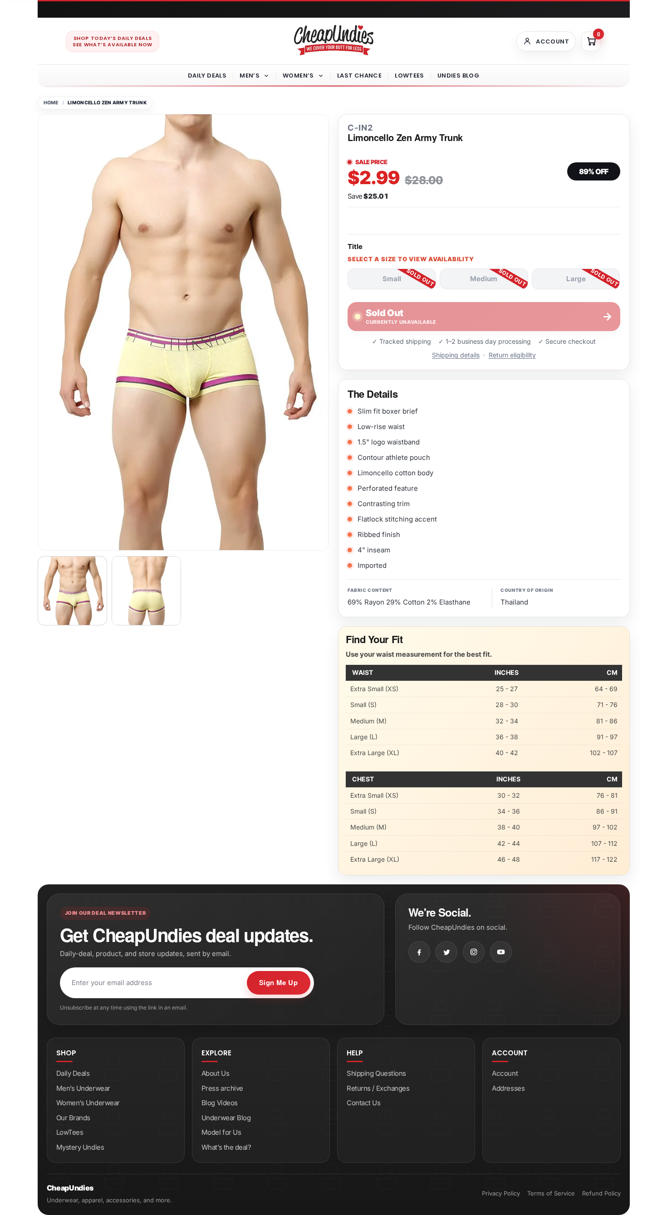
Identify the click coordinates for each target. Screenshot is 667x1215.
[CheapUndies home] (333, 40)
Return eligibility (512, 355)
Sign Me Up (278, 982)
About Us (215, 1073)
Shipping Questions (376, 1073)
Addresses (508, 1088)
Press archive (222, 1088)
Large (576, 278)
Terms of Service (551, 1193)
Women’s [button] (298, 75)
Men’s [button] (250, 75)
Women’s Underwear (88, 1102)
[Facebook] (419, 952)
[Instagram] (474, 952)
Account (505, 1073)
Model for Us (221, 1132)
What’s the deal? (226, 1147)
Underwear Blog (226, 1117)
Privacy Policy (501, 1193)
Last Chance (359, 75)
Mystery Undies (80, 1147)
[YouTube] (501, 952)
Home (51, 103)
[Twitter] (446, 952)
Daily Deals (207, 75)
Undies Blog (458, 75)
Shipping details (456, 355)
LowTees (409, 75)
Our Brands (73, 1117)
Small (392, 278)
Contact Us (364, 1102)
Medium (483, 278)
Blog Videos (219, 1102)
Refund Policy (601, 1193)
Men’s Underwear (83, 1088)
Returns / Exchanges (378, 1088)
